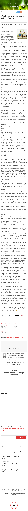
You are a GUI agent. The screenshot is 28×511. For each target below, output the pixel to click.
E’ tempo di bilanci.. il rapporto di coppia (6, 324)
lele (3, 445)
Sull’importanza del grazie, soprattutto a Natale (19, 324)
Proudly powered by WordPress (7, 497)
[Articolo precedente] (7, 344)
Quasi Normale (14, 5)
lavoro (22, 337)
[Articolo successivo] (20, 344)
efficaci (16, 337)
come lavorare (10, 337)
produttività (3, 338)
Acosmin (24, 497)
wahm (7, 338)
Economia (15, 20)
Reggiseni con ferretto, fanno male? (11, 470)
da (13, 337)
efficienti (18, 337)
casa (7, 337)
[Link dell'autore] (4, 357)
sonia (10, 20)
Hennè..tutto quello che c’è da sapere (11, 457)
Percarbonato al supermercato (12, 447)
